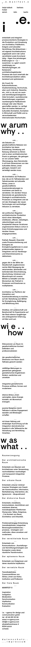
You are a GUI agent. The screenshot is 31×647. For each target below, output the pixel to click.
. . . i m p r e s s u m (14, 641)
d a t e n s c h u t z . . (15, 639)
